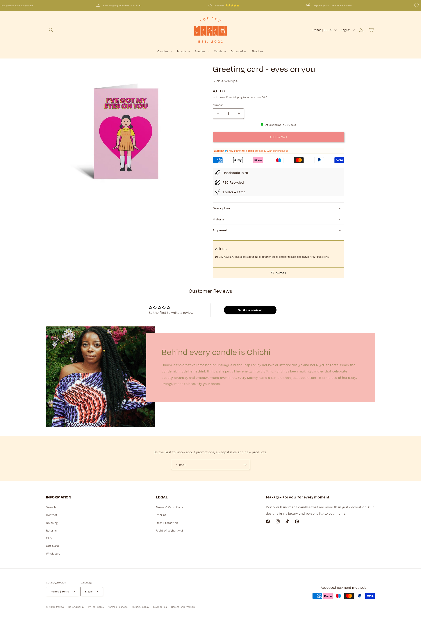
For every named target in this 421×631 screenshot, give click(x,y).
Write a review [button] (250, 310)
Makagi (60, 606)
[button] (51, 30)
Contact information (183, 606)
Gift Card (52, 546)
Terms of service (118, 606)
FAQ (49, 538)
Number (218, 104)
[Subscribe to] (245, 465)
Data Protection (167, 523)
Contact (51, 515)
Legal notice (160, 606)
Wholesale (53, 553)
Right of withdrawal (169, 530)
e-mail (280, 273)
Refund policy (76, 606)
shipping (237, 97)
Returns (51, 530)
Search (51, 507)
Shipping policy (140, 606)
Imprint (161, 515)
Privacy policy (96, 606)
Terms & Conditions (169, 507)
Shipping (52, 523)
